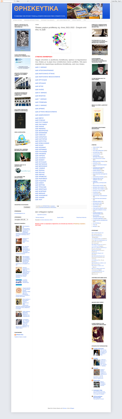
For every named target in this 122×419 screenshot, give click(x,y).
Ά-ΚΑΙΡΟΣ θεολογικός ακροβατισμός (26, 281)
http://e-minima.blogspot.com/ (97, 232)
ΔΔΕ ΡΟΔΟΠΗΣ (40, 181)
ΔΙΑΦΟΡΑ (95, 163)
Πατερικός (95, 368)
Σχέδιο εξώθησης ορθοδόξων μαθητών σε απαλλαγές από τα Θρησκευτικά (26, 314)
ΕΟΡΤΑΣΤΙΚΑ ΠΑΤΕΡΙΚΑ (98, 176)
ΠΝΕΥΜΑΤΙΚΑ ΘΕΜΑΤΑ (98, 208)
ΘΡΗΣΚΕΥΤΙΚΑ (19, 334)
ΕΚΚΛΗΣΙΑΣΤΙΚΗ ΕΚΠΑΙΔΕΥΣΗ (100, 174)
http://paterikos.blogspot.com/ (97, 253)
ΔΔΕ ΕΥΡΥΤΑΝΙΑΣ (41, 122)
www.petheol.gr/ (95, 260)
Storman (65, 408)
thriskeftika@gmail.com (20, 213)
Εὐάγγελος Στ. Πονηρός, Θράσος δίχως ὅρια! (26, 240)
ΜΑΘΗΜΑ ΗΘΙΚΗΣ (97, 201)
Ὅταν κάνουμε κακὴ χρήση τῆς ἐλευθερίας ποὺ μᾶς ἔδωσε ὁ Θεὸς (103, 352)
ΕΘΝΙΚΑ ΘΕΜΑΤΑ (97, 170)
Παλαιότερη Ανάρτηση (81, 217)
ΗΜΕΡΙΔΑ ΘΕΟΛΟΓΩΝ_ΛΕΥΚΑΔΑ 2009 (99, 182)
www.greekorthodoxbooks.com (98, 271)
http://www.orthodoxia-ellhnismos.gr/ (99, 247)
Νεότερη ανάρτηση (40, 217)
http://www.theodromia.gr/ (97, 235)
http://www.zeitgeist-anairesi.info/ (98, 268)
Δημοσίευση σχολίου (42, 214)
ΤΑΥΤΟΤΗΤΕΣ (96, 223)
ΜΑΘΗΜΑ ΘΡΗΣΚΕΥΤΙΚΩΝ (31, 20)
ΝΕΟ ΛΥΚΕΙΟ (96, 204)
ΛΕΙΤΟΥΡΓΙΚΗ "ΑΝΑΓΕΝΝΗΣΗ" (100, 195)
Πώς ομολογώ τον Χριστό (98, 398)
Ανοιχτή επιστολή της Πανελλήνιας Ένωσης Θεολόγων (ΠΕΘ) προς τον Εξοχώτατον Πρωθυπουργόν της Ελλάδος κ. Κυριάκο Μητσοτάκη (23, 292)
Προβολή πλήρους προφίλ (20, 337)
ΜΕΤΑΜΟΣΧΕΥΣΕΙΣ (97, 203)
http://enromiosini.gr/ (96, 250)
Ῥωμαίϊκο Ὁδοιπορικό (98, 348)
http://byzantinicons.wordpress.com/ (99, 262)
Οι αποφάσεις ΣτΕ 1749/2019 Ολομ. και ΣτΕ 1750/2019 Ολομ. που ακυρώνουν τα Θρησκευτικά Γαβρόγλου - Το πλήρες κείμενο (22, 324)
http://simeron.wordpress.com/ (98, 265)
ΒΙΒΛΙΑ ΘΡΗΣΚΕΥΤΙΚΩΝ (98, 161)
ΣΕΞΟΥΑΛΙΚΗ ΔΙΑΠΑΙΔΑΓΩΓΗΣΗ (97, 216)
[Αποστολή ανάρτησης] (58, 206)
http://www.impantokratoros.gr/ (101, 240)
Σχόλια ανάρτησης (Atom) (46, 219)
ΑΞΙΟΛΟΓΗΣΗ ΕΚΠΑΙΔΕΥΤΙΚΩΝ (97, 156)
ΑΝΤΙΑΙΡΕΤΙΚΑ (96, 152)
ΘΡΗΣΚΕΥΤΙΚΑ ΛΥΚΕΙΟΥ (98, 187)
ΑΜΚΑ (94, 149)
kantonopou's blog (97, 390)
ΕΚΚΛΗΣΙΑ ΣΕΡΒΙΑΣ (97, 172)
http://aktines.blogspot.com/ (97, 244)
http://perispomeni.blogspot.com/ (98, 256)
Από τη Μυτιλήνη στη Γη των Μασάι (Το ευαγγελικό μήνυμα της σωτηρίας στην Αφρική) (99, 392)
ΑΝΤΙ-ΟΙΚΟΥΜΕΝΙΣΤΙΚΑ (63, 20)
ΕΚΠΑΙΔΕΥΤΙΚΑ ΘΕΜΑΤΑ (47, 20)
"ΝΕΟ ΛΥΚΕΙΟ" (96, 147)
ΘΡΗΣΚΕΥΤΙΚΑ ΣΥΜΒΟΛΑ (99, 189)
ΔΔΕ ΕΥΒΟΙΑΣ (40, 120)
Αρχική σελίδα (60, 217)
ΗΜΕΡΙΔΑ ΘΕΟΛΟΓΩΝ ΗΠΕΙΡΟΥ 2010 (98, 179)
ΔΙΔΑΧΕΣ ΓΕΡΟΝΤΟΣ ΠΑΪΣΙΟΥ (100, 164)
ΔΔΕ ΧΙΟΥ (38, 199)
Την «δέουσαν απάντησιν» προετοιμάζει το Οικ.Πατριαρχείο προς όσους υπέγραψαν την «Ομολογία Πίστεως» (23, 250)
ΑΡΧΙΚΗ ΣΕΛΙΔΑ (17, 20)
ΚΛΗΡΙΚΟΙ (95, 192)
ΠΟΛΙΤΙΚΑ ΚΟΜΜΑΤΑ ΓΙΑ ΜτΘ (99, 209)
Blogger (72, 408)
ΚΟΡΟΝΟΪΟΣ (96, 194)
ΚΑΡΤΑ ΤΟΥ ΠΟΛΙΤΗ (97, 190)
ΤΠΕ (84, 20)
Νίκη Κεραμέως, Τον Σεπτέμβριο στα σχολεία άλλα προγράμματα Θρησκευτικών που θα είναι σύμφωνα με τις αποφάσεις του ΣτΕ (23, 261)
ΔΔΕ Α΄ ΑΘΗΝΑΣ (41, 67)
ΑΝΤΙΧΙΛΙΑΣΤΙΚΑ (96, 154)
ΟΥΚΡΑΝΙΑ (95, 206)
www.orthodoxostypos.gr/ (97, 238)
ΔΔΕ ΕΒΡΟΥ (39, 118)
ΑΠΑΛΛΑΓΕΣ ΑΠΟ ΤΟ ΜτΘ (99, 158)
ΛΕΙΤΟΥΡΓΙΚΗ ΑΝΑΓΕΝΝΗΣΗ (99, 198)
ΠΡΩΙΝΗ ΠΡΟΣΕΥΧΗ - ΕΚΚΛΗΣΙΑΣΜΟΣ (98, 213)
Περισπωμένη (96, 380)
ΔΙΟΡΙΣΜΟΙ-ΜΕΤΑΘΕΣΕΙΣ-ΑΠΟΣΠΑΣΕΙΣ (47, 207)
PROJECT (95, 226)
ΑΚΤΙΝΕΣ (95, 358)
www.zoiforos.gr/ (95, 246)
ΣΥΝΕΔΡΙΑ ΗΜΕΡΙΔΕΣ (98, 218)
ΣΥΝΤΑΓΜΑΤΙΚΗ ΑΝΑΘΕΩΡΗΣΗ (100, 220)
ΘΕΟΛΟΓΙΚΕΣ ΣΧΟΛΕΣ (98, 185)
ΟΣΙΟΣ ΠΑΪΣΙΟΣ (76, 20)
